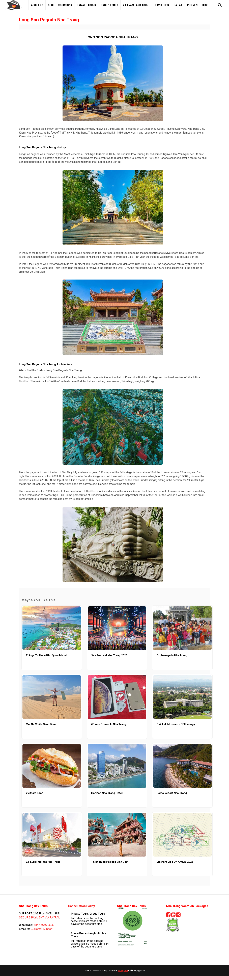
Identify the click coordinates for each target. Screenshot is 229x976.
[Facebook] (168, 915)
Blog (205, 5)
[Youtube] (173, 915)
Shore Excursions (60, 5)
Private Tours (86, 5)
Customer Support (41, 929)
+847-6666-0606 (43, 924)
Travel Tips (161, 5)
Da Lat (178, 5)
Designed (123, 970)
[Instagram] (178, 915)
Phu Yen (192, 5)
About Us (37, 5)
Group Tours (109, 5)
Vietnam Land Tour (135, 5)
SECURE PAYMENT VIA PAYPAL (39, 917)
